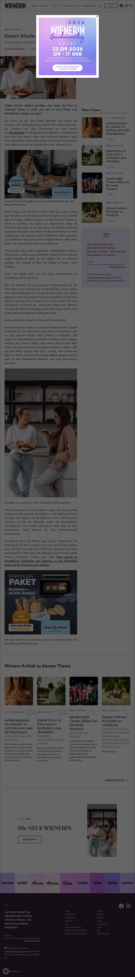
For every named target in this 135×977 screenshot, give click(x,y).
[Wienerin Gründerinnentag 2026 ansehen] (67, 46)
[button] (6, 971)
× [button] (97, 16)
